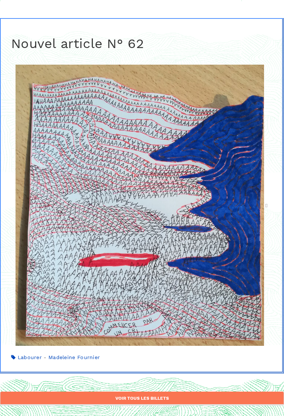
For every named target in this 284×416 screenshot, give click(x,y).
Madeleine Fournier (74, 357)
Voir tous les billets (142, 398)
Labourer (30, 357)
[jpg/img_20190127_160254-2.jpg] (142, 205)
